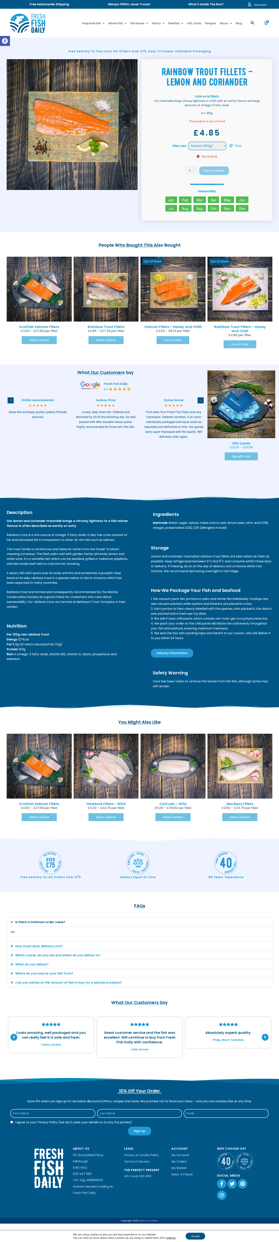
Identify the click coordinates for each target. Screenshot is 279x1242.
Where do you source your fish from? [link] (44, 973)
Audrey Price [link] (174, 400)
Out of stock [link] (173, 340)
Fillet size (179, 146)
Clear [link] (238, 145)
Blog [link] (239, 23)
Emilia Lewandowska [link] (106, 400)
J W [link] (38, 400)
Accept (195, 1236)
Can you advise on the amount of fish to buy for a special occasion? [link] (68, 982)
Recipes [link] (210, 23)
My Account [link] (260, 4)
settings (171, 1237)
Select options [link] (39, 340)
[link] (5, 41)
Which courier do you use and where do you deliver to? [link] (58, 955)
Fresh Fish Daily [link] (116, 384)
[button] (252, 23)
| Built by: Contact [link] (148, 1220)
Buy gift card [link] (241, 456)
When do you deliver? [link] (32, 964)
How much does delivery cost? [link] (39, 946)
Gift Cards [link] (194, 23)
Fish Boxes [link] (137, 23)
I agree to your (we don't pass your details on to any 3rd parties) (73, 1122)
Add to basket (214, 171)
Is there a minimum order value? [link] (40, 922)
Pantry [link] (156, 23)
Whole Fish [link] (115, 23)
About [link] (224, 23)
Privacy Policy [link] (47, 1122)
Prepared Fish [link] (91, 23)
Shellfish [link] (174, 23)
